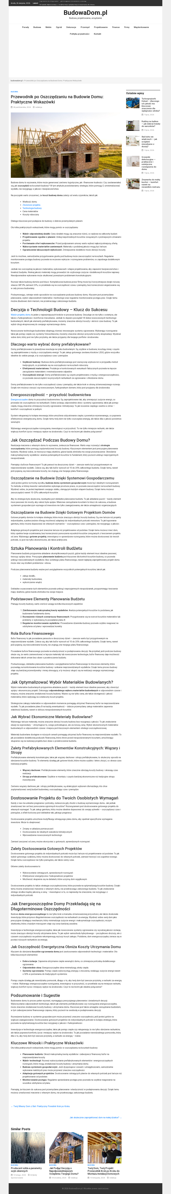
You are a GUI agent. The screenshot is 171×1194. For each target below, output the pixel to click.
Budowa (37, 27)
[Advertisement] (85, 57)
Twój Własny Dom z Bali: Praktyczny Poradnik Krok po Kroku (40, 1106)
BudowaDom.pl (85, 12)
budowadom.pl (17, 80)
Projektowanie (101, 27)
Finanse (116, 27)
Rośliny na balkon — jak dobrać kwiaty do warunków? (151, 123)
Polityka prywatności (79, 34)
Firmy (126, 27)
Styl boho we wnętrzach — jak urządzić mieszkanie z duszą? (149, 142)
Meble (48, 27)
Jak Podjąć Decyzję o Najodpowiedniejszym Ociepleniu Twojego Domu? (64, 1171)
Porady (25, 27)
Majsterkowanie (141, 27)
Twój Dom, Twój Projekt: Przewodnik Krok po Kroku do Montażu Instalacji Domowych (104, 1171)
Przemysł (85, 27)
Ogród (59, 27)
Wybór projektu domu (21, 314)
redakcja (38, 107)
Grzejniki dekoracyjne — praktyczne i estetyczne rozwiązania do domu (67, 3)
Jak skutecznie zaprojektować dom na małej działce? (96, 1117)
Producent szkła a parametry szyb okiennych (26, 1169)
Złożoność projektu (31, 205)
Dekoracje (71, 27)
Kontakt (97, 34)
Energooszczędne (19, 399)
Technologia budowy (32, 208)
